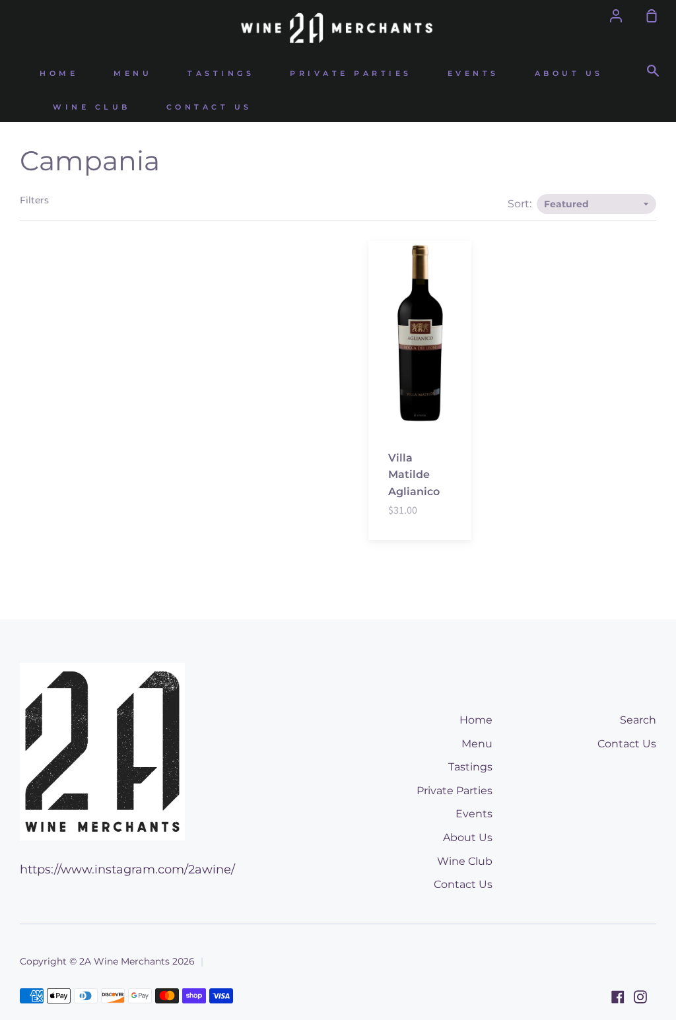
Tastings (220, 73)
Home (59, 73)
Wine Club (92, 107)
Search (638, 720)
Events (473, 73)
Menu (133, 73)
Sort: (521, 203)
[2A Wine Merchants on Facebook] (618, 996)
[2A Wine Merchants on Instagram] (640, 996)
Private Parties (351, 73)
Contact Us (209, 107)
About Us (569, 73)
